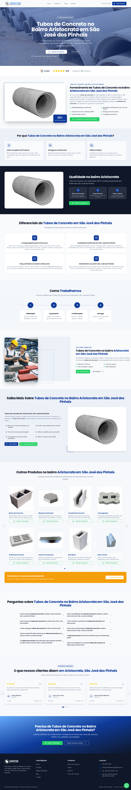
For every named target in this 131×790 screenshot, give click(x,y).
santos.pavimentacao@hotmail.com (112, 767)
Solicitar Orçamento (57, 52)
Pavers (70, 767)
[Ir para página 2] (65, 707)
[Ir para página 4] (68, 707)
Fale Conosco (120, 3)
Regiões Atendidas (41, 770)
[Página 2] (66, 568)
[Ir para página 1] (63, 707)
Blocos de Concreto (73, 764)
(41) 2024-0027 (106, 3)
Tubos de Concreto (73, 774)
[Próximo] (127, 525)
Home (49, 3)
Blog (66, 3)
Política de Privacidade (106, 787)
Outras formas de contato (75, 743)
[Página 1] (64, 568)
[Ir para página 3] (66, 707)
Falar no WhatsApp (54, 743)
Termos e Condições (120, 787)
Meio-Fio (70, 770)
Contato (73, 3)
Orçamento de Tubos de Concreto (86, 119)
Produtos (57, 3)
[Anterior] (4, 525)
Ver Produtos (75, 52)
